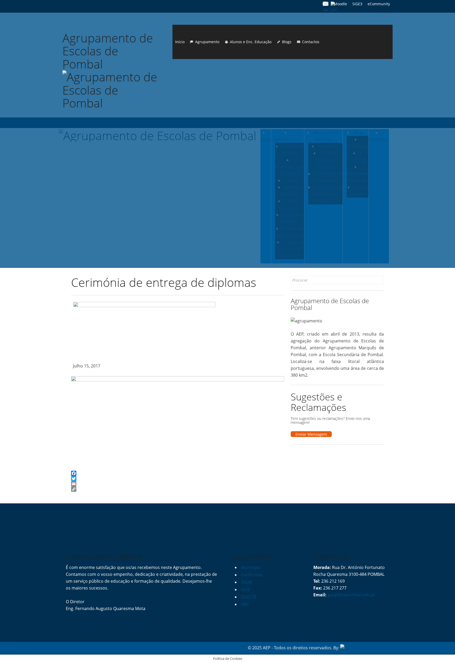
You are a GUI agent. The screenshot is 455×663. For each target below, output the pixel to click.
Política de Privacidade (88, 648)
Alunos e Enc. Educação (250, 41)
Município (250, 567)
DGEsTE (248, 597)
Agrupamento (207, 41)
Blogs (286, 41)
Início (180, 41)
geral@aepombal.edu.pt (351, 595)
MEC (245, 604)
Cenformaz (252, 575)
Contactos (310, 41)
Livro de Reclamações (133, 648)
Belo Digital (378, 648)
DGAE (246, 582)
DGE (245, 589)
